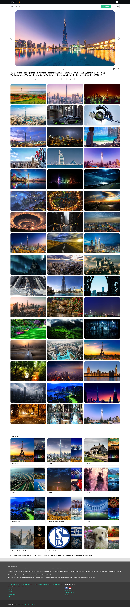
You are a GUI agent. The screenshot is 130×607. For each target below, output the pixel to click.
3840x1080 (50, 584)
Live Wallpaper (11, 592)
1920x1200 (10, 586)
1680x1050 (59, 584)
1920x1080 (10, 584)
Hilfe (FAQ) (67, 595)
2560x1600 (24, 586)
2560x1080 (45, 584)
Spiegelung (70, 79)
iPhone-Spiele (10, 589)
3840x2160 (20, 584)
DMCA (33, 604)
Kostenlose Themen (12, 594)
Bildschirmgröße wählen (69, 592)
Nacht (64, 79)
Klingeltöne (10, 591)
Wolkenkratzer (79, 79)
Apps (9, 596)
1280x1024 (35, 584)
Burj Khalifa (45, 79)
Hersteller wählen (68, 590)
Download (106, 6)
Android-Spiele (11, 587)
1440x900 (55, 584)
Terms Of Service (28, 604)
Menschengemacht (35, 79)
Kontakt (66, 594)
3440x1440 (40, 584)
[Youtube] (70, 589)
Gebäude (52, 79)
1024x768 (15, 586)
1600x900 (25, 584)
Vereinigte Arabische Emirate (92, 79)
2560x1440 (29, 584)
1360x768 (20, 586)
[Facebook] (66, 589)
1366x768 (15, 584)
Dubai (58, 79)
